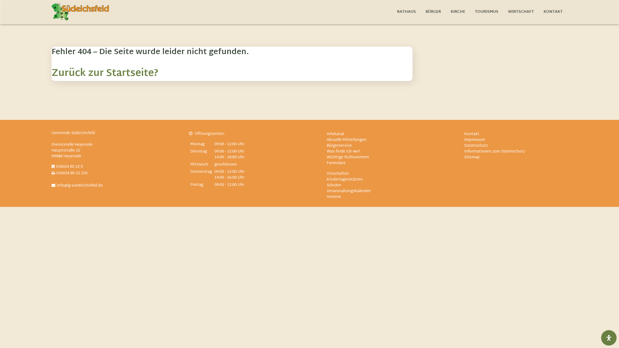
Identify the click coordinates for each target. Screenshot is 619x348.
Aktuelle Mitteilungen (347, 140)
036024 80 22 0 (69, 166)
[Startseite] (80, 12)
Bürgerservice (339, 145)
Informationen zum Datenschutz (494, 151)
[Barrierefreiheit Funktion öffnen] (609, 338)
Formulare (336, 163)
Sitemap (472, 157)
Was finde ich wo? (343, 151)
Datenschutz (476, 145)
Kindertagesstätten (345, 179)
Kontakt (471, 134)
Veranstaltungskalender (349, 191)
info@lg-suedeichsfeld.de (80, 185)
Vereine (334, 197)
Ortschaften (338, 173)
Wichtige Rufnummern (348, 157)
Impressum (474, 140)
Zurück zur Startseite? (105, 73)
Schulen (334, 185)
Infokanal (335, 134)
